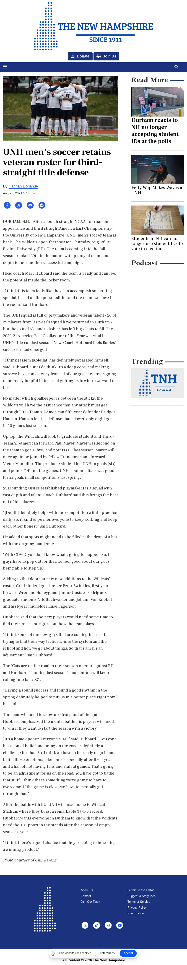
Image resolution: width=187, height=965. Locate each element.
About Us (87, 890)
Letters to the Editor (140, 890)
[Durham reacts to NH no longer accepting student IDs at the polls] (157, 102)
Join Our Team (90, 901)
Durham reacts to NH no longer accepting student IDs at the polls (155, 130)
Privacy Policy (137, 907)
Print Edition (135, 913)
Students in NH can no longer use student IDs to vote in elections (157, 244)
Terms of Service (138, 901)
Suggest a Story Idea (141, 896)
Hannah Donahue (23, 186)
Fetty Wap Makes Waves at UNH (157, 190)
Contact (86, 896)
